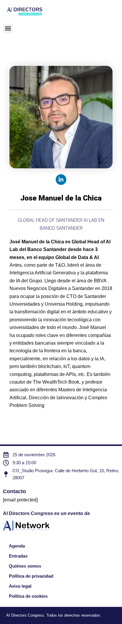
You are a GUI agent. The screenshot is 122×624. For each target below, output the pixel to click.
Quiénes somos (25, 566)
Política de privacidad (31, 576)
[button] (8, 28)
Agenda (17, 546)
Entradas (18, 556)
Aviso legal (20, 586)
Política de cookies (28, 596)
